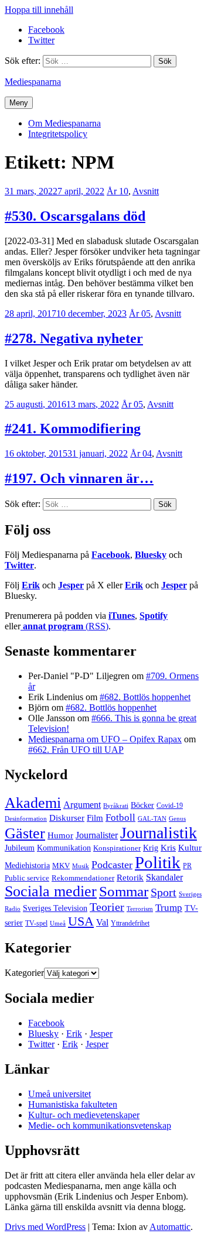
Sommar (123, 891)
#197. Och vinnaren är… (79, 478)
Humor (60, 835)
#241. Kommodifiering (73, 428)
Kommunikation (64, 847)
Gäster (25, 833)
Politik (158, 862)
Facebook (110, 555)
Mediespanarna (33, 82)
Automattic (169, 1227)
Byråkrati (115, 806)
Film (95, 818)
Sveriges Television (55, 908)
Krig (150, 847)
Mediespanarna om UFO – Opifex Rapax (105, 739)
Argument (82, 805)
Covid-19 (169, 805)
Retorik (130, 877)
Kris (168, 847)
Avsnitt (145, 191)
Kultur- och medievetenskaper (83, 1115)
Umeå (58, 923)
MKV (61, 865)
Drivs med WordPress (45, 1227)
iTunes (121, 616)
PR (187, 866)
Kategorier (24, 973)
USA (81, 921)
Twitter (19, 565)
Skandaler (164, 877)
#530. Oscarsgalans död (75, 216)
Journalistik (158, 833)
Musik (80, 865)
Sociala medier (51, 891)
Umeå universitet (59, 1094)
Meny (18, 102)
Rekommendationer (83, 877)
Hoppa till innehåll (39, 10)
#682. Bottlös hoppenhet (145, 697)
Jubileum (20, 848)
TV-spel (36, 923)
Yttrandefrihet (130, 923)
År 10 (117, 191)
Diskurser (66, 818)
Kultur (190, 847)
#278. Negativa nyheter (74, 338)
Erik (31, 585)
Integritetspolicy (57, 134)
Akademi (33, 802)
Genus (177, 818)
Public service (27, 878)
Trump (168, 907)
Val (102, 922)
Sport (163, 892)
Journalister (97, 835)
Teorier (107, 906)
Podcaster (111, 865)
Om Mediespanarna (64, 123)
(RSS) (65, 626)
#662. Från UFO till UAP (76, 750)
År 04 (141, 453)
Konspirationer (117, 848)
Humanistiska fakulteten (72, 1104)
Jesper (71, 585)
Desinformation (26, 818)
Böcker (142, 805)
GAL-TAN (152, 818)
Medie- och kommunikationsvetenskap (99, 1125)
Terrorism (140, 908)
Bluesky (150, 555)
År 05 (140, 313)
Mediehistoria (27, 865)
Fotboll (120, 817)
